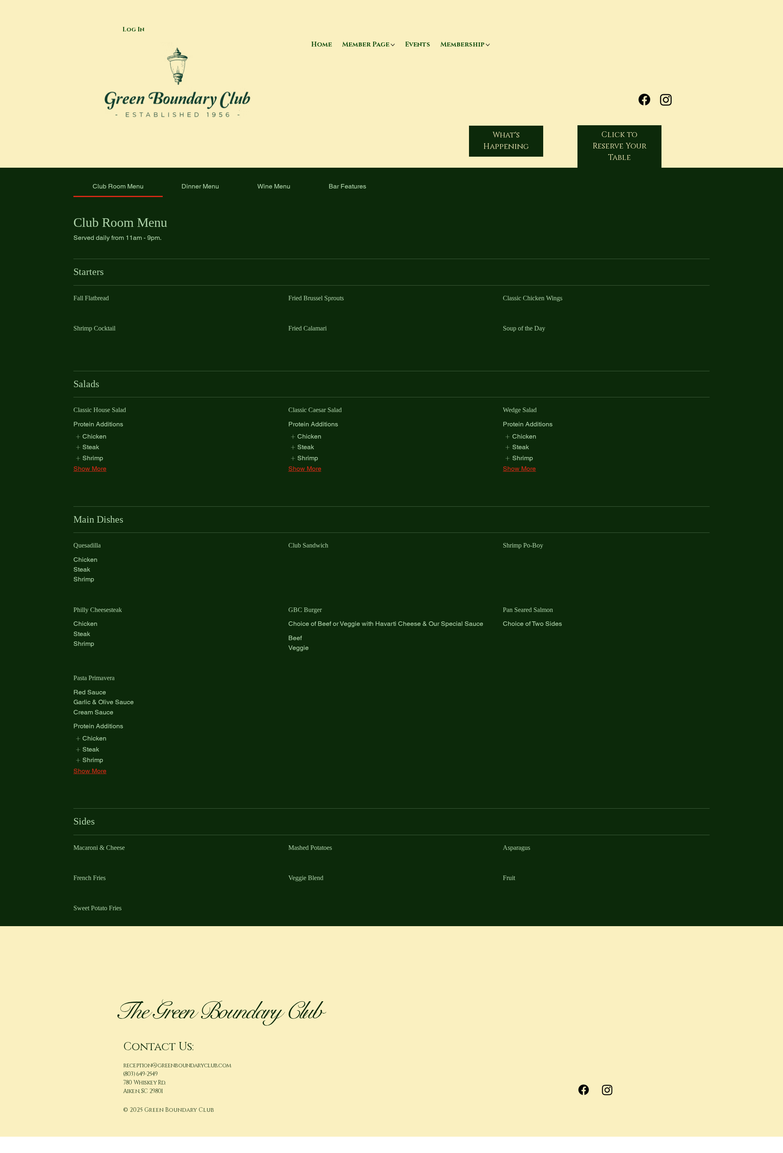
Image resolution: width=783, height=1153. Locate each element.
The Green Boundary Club (218, 1011)
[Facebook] (644, 99)
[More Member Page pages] (393, 45)
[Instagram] (666, 99)
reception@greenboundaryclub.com (177, 1065)
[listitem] (90, 436)
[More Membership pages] (488, 45)
